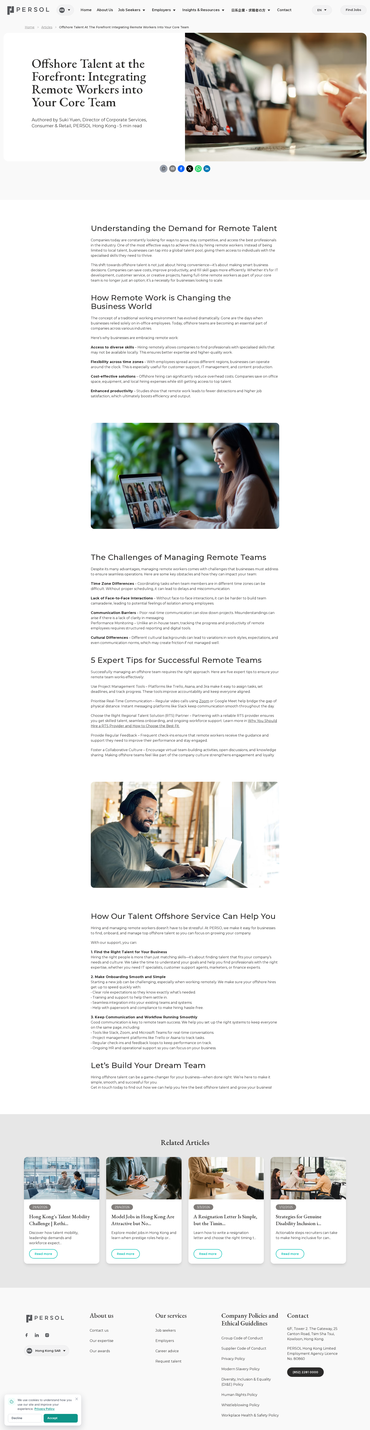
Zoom (204, 701)
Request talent (168, 1361)
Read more (43, 1254)
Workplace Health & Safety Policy (250, 1415)
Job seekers (165, 1330)
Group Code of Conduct (242, 1338)
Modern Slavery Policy (240, 1369)
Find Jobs (353, 10)
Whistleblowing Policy (240, 1405)
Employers (164, 1341)
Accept (52, 1418)
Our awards (100, 1351)
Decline (17, 1418)
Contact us (99, 1330)
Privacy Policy (233, 1359)
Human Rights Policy (239, 1395)
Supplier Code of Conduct (243, 1348)
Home (29, 27)
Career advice (167, 1351)
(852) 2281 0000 (305, 1372)
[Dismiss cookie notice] (76, 1399)
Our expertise (101, 1341)
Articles (46, 27)
